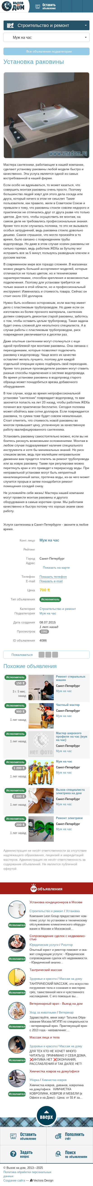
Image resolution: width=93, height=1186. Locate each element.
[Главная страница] (14, 6)
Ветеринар (66, 1012)
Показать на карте (56, 567)
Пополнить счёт (69, 1136)
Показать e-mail (51, 581)
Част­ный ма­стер (68, 705)
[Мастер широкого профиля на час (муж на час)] (41, 744)
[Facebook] (41, 655)
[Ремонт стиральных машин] (41, 687)
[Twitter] (48, 655)
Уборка (34, 1080)
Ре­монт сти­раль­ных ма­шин (70, 678)
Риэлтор (67, 944)
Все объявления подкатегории (49, 51)
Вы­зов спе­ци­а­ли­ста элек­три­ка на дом (70, 791)
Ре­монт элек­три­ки (69, 818)
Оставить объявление (23, 1136)
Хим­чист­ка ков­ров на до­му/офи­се (54, 1071)
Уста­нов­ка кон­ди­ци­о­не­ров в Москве (56, 902)
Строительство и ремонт (58, 609)
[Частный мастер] (41, 715)
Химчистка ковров (54, 1080)
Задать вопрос (23, 1154)
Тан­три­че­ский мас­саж (46, 969)
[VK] (55, 655)
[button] (46, 1115)
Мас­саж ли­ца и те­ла (45, 1037)
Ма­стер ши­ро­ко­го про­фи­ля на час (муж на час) (71, 736)
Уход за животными (43, 1012)
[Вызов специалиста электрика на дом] (41, 800)
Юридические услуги (44, 944)
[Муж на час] (41, 772)
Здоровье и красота (43, 978)
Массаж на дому (70, 978)
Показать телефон (53, 576)
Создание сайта (14, 1180)
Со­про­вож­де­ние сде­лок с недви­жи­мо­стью (58, 937)
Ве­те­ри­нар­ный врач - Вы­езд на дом (56, 1003)
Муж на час (48, 613)
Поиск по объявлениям (69, 1154)
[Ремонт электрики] (41, 829)
